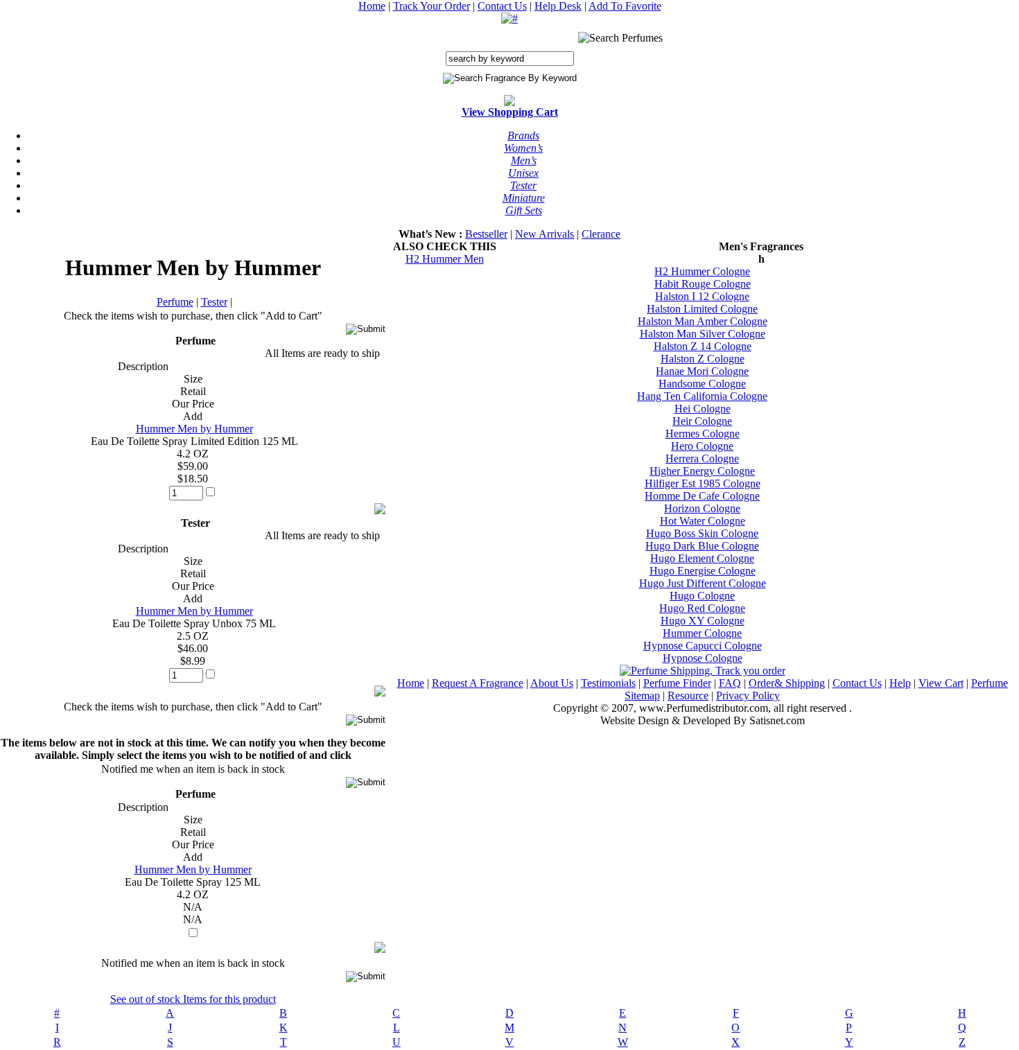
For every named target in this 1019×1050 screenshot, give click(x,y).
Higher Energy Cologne (702, 471)
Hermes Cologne (702, 433)
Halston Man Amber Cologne (702, 321)
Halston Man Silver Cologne (702, 334)
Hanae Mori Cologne (702, 371)
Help (900, 683)
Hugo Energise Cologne (703, 571)
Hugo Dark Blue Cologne (702, 546)
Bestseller (486, 234)
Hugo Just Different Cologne (702, 583)
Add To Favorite (625, 6)
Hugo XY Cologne (702, 621)
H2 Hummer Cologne (702, 271)
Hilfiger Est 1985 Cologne (702, 483)
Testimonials (608, 683)
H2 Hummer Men (445, 259)
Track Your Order (431, 6)
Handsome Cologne (702, 384)
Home (371, 6)
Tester (214, 302)
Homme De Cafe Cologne (702, 496)
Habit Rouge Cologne (702, 284)
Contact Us (502, 6)
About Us (551, 683)
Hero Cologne (702, 446)
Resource (688, 695)
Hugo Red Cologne (702, 608)
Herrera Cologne (702, 458)
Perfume (175, 302)
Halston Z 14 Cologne (702, 346)
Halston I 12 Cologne (702, 296)
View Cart (941, 683)
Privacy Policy (748, 695)
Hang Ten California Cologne (702, 396)
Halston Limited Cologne (702, 309)
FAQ (730, 683)
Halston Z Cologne (702, 359)
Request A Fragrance (477, 683)
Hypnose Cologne (702, 658)
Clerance (601, 234)
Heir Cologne (702, 421)
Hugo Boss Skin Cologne (702, 533)
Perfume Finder (677, 683)
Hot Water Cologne (702, 521)
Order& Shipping (787, 683)
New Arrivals (544, 234)
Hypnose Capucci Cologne (702, 645)
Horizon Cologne (702, 508)
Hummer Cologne (702, 633)
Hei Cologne (702, 408)
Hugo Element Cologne (702, 558)
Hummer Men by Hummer (194, 429)
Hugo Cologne (702, 596)
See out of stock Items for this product (193, 999)
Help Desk (558, 6)
